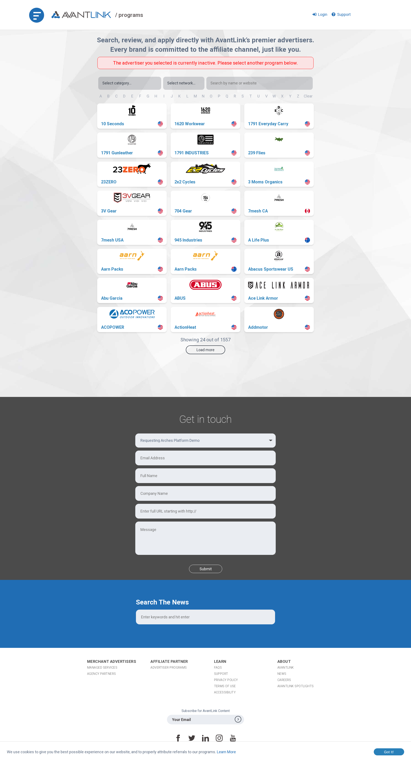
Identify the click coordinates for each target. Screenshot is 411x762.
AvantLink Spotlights (295, 686)
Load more (205, 350)
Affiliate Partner (169, 661)
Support (221, 673)
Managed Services (102, 667)
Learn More (226, 752)
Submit (206, 569)
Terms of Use (225, 686)
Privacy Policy (226, 680)
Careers (284, 680)
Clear (308, 96)
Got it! (389, 751)
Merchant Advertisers (111, 661)
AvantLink (285, 667)
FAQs (218, 667)
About (284, 661)
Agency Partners (101, 673)
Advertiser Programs (168, 667)
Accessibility (225, 692)
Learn (220, 661)
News (281, 673)
